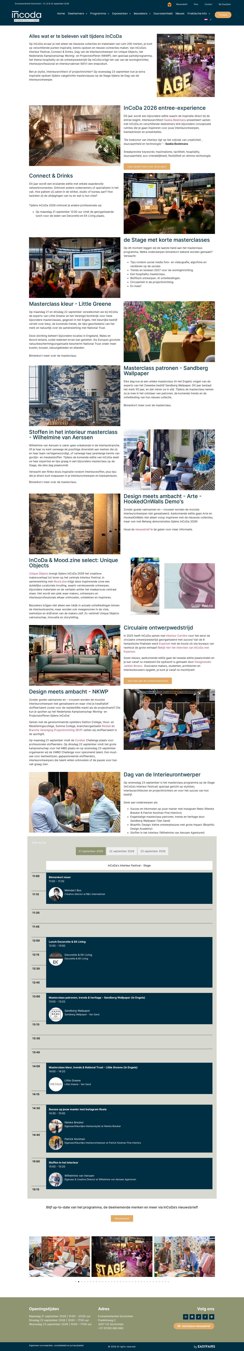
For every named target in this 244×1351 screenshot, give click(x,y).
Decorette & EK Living (78, 954)
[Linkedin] (192, 1316)
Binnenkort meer (60, 877)
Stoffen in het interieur (63, 1162)
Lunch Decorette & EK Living (67, 941)
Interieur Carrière (176, 635)
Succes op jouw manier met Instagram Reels (78, 1109)
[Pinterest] (211, 1316)
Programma (98, 13)
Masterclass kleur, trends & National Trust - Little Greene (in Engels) (93, 1067)
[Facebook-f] (205, 1316)
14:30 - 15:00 (57, 1113)
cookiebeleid (60, 1345)
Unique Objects (38, 573)
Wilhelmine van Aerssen (79, 1175)
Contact (208, 4)
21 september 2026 (91, 851)
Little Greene (73, 1080)
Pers (196, 4)
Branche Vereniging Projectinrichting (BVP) (56, 730)
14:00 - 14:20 (57, 1071)
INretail (106, 726)
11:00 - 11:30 (56, 881)
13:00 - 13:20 (57, 1001)
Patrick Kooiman (75, 1139)
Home (61, 13)
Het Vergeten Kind (169, 4)
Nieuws (179, 13)
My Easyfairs (225, 4)
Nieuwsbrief (181, 4)
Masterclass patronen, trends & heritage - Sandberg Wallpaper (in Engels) (97, 997)
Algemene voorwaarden (41, 1345)
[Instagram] (185, 1316)
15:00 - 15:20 (57, 1166)
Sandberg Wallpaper (77, 1010)
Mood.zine (60, 581)
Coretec (80, 740)
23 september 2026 (152, 851)
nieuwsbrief (142, 529)
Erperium (164, 643)
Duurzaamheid (163, 13)
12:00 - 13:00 (57, 945)
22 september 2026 (121, 851)
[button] (223, 15)
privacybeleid (76, 1345)
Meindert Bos (73, 890)
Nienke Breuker (74, 1122)
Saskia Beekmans (175, 120)
